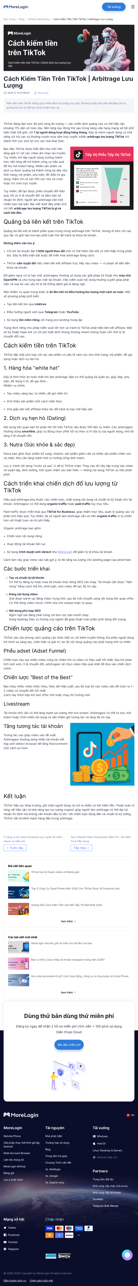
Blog (21, 19)
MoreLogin (65, 552)
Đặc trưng (9, 19)
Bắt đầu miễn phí (69, 1044)
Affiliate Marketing (39, 19)
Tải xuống (114, 7)
